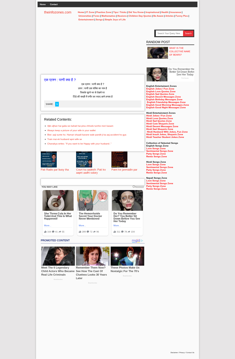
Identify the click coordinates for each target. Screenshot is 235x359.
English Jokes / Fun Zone (160, 88)
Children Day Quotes (140, 16)
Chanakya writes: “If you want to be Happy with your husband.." (79, 143)
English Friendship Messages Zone (166, 102)
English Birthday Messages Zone (164, 99)
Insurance (175, 12)
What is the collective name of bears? (179, 51)
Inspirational (152, 12)
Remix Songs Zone (156, 156)
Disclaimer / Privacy (178, 352)
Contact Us (190, 352)
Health (164, 12)
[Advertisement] (93, 52)
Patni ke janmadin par (124, 169)
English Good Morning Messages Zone (167, 105)
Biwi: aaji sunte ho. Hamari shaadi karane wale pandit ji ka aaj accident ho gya (86, 134)
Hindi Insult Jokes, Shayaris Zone (164, 134)
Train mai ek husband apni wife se (64, 139)
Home (43, 4)
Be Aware (158, 16)
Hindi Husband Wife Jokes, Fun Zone (167, 132)
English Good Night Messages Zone (166, 107)
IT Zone (90, 12)
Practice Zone (103, 12)
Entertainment (86, 19)
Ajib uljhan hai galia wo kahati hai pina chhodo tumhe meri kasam (80, 126)
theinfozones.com (57, 12)
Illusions (122, 16)
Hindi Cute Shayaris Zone (160, 123)
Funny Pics (182, 16)
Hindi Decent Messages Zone (162, 126)
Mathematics (108, 16)
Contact (54, 4)
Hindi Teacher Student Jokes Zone (165, 137)
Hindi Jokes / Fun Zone (159, 115)
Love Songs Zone (156, 148)
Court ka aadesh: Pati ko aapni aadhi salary (91, 171)
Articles (169, 16)
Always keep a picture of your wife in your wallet (71, 130)
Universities (84, 16)
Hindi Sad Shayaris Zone (159, 129)
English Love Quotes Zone (161, 91)
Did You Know (136, 12)
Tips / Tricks (119, 12)
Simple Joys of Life (115, 19)
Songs (99, 19)
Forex (96, 16)
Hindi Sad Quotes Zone (159, 121)
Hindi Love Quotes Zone (159, 118)
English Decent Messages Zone (163, 96)
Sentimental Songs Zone (159, 151)
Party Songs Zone (156, 153)
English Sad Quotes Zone (160, 94)
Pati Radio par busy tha (55, 169)
